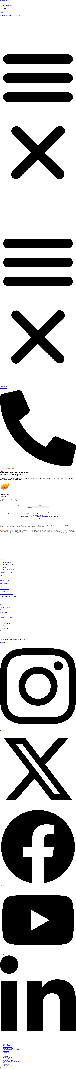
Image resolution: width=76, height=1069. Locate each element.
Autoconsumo (6, 217)
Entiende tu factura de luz (6, 607)
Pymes (4, 214)
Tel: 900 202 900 (4, 628)
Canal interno (6, 1052)
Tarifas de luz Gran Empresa (6, 594)
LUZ (4, 18)
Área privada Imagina (5, 623)
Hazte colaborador (7, 218)
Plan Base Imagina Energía (12, 24)
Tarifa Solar (2, 578)
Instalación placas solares (12, 28)
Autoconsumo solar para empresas (8, 596)
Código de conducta (7, 1053)
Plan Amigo (6, 34)
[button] (38, 115)
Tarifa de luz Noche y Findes (13, 20)
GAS (4, 31)
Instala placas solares (5, 580)
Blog (4, 35)
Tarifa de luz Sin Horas (11, 19)
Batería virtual (9, 30)
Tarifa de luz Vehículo (11, 23)
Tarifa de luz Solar (10, 27)
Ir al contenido (3, 0)
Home (1, 468)
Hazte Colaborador (4, 599)
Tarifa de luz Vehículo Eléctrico (7, 569)
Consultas (2, 604)
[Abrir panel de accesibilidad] (0, 1068)
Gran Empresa (6, 215)
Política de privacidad (8, 1045)
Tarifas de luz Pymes (5, 591)
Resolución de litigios (8, 1048)
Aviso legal (5, 1044)
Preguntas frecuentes (5, 610)
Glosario (2, 615)
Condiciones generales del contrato (11, 1049)
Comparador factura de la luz (7, 572)
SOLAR (5, 26)
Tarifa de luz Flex (10, 22)
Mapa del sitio (3, 612)
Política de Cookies (7, 1047)
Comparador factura (7, 32)
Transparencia (6, 1051)
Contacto (2, 625)
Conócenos (5, 36)
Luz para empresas (4, 589)
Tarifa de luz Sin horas (5, 562)
